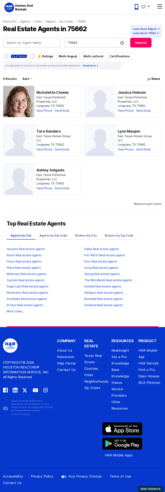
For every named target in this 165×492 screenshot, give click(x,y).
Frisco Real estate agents (24, 261)
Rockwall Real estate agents (103, 299)
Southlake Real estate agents (27, 299)
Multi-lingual (68, 56)
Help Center (66, 363)
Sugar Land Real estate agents (27, 286)
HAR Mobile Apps (119, 455)
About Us (64, 350)
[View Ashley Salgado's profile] (18, 179)
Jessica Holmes (132, 92)
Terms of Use (120, 476)
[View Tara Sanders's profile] (18, 140)
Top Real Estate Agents (36, 223)
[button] (147, 6)
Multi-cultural (93, 56)
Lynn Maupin (129, 131)
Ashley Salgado (50, 170)
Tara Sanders (48, 131)
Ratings (47, 56)
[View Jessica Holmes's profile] (100, 101)
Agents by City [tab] (21, 235)
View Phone (44, 110)
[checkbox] (16, 56)
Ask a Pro (119, 357)
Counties (91, 368)
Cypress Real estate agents (25, 280)
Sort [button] (26, 78)
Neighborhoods (96, 381)
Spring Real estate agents (102, 274)
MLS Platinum (149, 383)
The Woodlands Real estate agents (108, 280)
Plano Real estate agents (24, 267)
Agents (25, 21)
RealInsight (120, 350)
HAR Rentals (148, 363)
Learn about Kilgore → (146, 28)
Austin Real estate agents (24, 255)
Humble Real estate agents (102, 286)
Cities (38, 21)
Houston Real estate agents (26, 249)
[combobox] (32, 42)
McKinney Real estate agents (26, 274)
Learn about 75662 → (146, 33)
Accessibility (13, 476)
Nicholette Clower (52, 92)
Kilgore (50, 21)
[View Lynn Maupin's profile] (100, 140)
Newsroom (65, 357)
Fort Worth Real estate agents (104, 255)
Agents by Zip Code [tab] (53, 235)
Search (141, 43)
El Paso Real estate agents (25, 305)
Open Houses (149, 376)
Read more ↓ (91, 65)
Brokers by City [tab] (86, 235)
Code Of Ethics (20, 414)
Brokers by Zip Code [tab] (119, 235)
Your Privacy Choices (85, 476)
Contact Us (66, 370)
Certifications (120, 56)
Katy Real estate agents (100, 261)
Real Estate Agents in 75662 (45, 29)
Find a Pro (9, 21)
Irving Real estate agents (101, 267)
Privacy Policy (42, 476)
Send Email (62, 110)
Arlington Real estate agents (103, 292)
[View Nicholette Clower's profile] (18, 101)
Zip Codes (66, 21)
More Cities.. (15, 311)
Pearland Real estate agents (103, 305)
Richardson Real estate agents (27, 292)
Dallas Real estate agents (101, 249)
